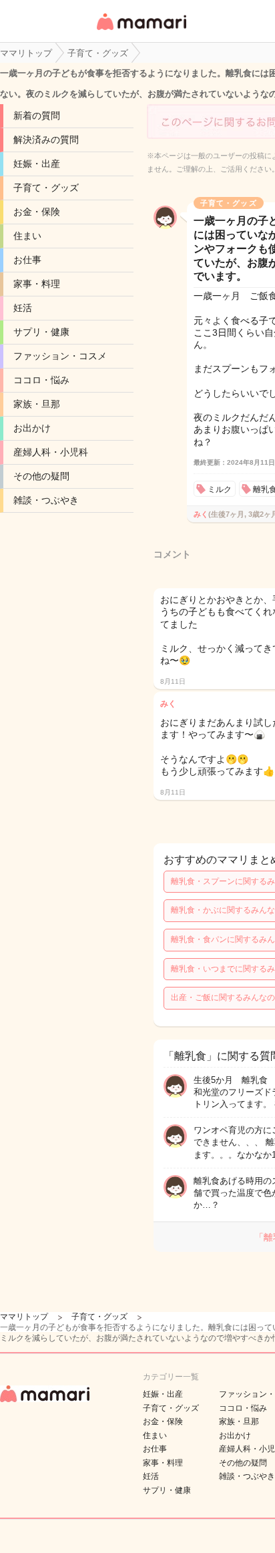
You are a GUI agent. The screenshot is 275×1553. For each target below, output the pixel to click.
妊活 (22, 307)
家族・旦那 (36, 404)
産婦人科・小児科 (50, 452)
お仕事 (27, 259)
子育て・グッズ (46, 187)
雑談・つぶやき (46, 500)
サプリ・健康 (41, 331)
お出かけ (32, 428)
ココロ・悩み (41, 380)
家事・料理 (36, 283)
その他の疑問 (41, 476)
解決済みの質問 (46, 139)
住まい (27, 235)
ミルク (220, 489)
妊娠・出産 (36, 163)
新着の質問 (36, 115)
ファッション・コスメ (60, 356)
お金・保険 (36, 211)
